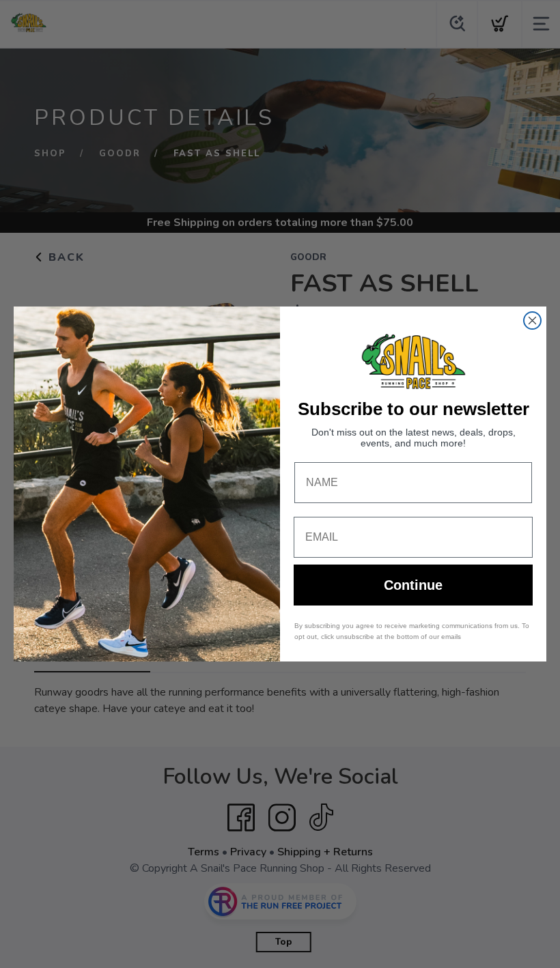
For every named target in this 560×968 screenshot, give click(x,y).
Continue (413, 585)
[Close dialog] (532, 320)
